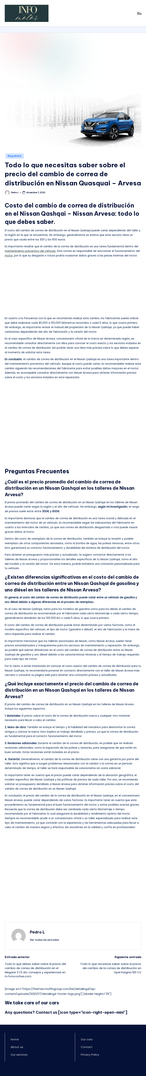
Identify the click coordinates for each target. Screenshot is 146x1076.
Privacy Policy (90, 1055)
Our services (19, 1055)
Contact (86, 1047)
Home (15, 1039)
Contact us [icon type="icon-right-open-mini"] (81, 1012)
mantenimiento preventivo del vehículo (30, 251)
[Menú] (139, 13)
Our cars (87, 1039)
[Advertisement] (73, 66)
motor (9, 255)
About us (17, 1047)
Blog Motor (14, 156)
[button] (44, 939)
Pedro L (37, 932)
